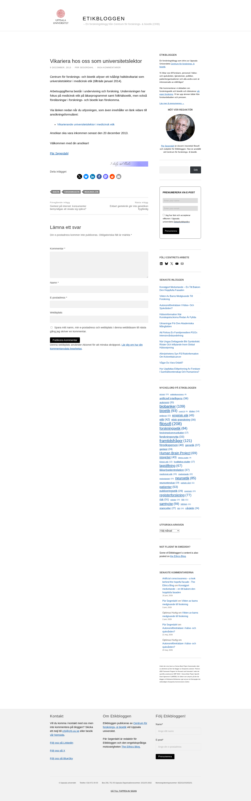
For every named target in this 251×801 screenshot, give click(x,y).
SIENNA (186, 504)
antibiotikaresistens (178, 394)
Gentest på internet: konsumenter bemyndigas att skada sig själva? (68, 205)
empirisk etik (183, 415)
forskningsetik (72, 192)
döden (194, 411)
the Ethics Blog (178, 556)
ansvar (164, 394)
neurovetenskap (169, 482)
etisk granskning (183, 419)
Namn (54, 282)
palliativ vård (187, 483)
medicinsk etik (91, 192)
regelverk (190, 491)
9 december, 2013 (60, 67)
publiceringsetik (171, 490)
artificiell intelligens (173, 398)
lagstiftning (170, 466)
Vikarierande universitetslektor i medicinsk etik (86, 124)
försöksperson (171, 445)
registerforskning (175, 495)
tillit (180, 508)
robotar (175, 500)
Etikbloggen (104, 18)
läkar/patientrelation (174, 469)
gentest (166, 449)
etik (164, 419)
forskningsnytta (171, 436)
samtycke (169, 504)
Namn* (159, 724)
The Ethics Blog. (130, 746)
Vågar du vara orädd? (171, 362)
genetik (192, 445)
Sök (196, 170)
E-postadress (58, 297)
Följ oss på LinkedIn (61, 742)
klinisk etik (165, 462)
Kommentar (57, 248)
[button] (79, 176)
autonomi (166, 402)
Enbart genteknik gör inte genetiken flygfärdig (129, 205)
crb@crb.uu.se (70, 731)
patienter (168, 487)
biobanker (172, 406)
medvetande (185, 474)
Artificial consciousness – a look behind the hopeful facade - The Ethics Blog (178, 582)
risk (164, 499)
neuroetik (185, 478)
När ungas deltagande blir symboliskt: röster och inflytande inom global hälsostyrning (179, 344)
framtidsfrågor (175, 441)
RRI (184, 500)
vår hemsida (57, 735)
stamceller (167, 508)
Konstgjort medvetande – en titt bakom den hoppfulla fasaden (178, 589)
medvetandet (166, 479)
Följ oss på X (57, 750)
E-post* (159, 740)
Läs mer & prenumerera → (171, 103)
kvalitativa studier (184, 462)
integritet (168, 457)
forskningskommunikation (173, 433)
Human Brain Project (178, 453)
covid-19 (183, 411)
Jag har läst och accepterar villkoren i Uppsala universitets (176, 218)
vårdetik (192, 508)
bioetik (56, 192)
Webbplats (56, 312)
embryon (165, 416)
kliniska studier (184, 458)
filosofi (170, 424)
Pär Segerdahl (84, 67)
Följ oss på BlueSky (61, 758)
